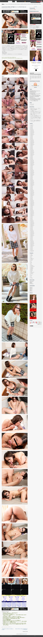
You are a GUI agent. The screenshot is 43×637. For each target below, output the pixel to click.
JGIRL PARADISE (32, 266)
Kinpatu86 (31, 96)
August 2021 (31, 175)
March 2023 (31, 159)
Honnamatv (37, 94)
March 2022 (31, 169)
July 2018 (31, 206)
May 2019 (31, 198)
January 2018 (32, 211)
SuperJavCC (6, 8)
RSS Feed (36, 6)
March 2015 (31, 240)
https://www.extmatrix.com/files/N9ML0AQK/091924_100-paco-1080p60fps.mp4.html (12, 58)
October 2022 (32, 163)
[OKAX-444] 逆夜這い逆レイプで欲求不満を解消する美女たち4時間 (11, 618)
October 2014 (32, 244)
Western (38, 99)
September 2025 (32, 134)
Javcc (3, 4)
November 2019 (32, 193)
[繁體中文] (39, 1)
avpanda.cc (31, 290)
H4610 (30, 94)
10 (30, 76)
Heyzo (34, 94)
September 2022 (32, 164)
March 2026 (31, 129)
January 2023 (32, 161)
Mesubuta (37, 96)
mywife (34, 97)
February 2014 (32, 250)
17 (30, 77)
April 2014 (31, 249)
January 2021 (32, 181)
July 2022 (31, 166)
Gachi (39, 93)
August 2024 (31, 145)
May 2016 (31, 228)
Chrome (36, 93)
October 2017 (32, 214)
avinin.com (31, 289)
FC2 (13, 1)
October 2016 (32, 224)
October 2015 (32, 234)
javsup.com (31, 287)
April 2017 (31, 219)
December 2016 (32, 222)
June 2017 (31, 217)
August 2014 (31, 246)
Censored (6, 1)
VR (30, 274)
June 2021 (31, 177)
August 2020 (31, 185)
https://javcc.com (32, 9)
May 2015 (31, 238)
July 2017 (31, 216)
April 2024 (31, 148)
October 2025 (32, 133)
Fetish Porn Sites (32, 281)
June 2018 (31, 207)
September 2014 (32, 245)
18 (32, 77)
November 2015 (32, 233)
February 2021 (32, 180)
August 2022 (31, 165)
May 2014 (31, 248)
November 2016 (32, 223)
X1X (30, 276)
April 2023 (31, 158)
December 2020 (32, 182)
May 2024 (31, 147)
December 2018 (32, 202)
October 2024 (32, 143)
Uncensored (10, 1)
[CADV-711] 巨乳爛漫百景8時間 (7, 619)
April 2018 (31, 209)
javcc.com (11, 635)
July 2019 (31, 196)
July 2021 (31, 176)
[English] (40, 1)
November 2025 (32, 132)
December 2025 (32, 131)
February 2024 (32, 150)
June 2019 (31, 197)
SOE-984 (37, 98)
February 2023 (32, 160)
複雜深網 (31, 282)
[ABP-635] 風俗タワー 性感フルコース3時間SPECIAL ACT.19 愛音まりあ (12, 616)
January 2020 (32, 191)
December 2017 (32, 212)
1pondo (31, 90)
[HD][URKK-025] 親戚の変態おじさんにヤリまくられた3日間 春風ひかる (12, 620)
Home (2, 1)
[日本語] (41, 1)
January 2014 (32, 251)
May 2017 (31, 218)
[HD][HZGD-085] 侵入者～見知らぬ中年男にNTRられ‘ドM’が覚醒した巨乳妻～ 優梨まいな (14, 617)
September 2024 (32, 144)
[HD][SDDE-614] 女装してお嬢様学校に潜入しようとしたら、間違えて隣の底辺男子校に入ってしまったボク (35, 121)
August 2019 (31, 195)
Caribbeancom (33, 91)
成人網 (22, 1)
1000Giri (34, 90)
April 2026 (31, 128)
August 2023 (31, 155)
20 (35, 77)
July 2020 (31, 186)
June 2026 (31, 126)
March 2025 (31, 139)
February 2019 (32, 200)
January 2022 (32, 171)
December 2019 (32, 192)
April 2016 (31, 229)
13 (35, 76)
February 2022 (32, 170)
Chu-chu (38, 93)
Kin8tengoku (38, 95)
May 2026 (31, 127)
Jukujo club (34, 95)
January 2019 (32, 201)
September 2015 (32, 235)
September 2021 (32, 174)
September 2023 (32, 154)
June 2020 (31, 187)
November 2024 (32, 142)
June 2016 (31, 227)
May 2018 (31, 208)
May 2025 (31, 137)
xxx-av (32, 100)
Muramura (31, 97)
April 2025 (31, 138)
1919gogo (31, 255)
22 (38, 77)
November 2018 (32, 203)
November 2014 (32, 243)
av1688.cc (31, 288)
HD (15, 1)
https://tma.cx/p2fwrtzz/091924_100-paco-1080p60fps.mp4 (9, 57)
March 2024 (31, 149)
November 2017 (32, 213)
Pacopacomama (33, 98)
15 (38, 76)
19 (33, 77)
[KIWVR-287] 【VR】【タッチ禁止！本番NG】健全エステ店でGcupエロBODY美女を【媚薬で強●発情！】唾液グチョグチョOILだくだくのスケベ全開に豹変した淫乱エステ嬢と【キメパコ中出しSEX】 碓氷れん (14, 624)
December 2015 (32, 232)
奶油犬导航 (31, 283)
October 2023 (32, 153)
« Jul (30, 79)
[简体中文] (37, 1)
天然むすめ (35, 100)
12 (33, 76)
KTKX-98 (34, 96)
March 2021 (31, 179)
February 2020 (32, 190)
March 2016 (31, 230)
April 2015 (31, 239)
